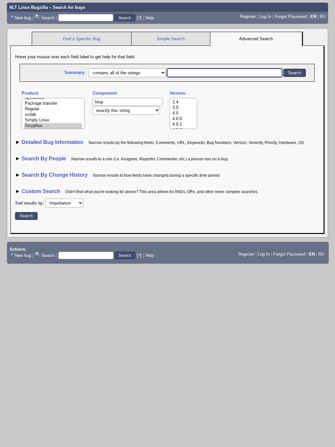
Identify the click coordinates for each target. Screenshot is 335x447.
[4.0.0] (183, 119)
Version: (177, 93)
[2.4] (183, 102)
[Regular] (53, 109)
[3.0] (183, 108)
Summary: (74, 72)
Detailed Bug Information (53, 142)
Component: (105, 93)
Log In (265, 16)
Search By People (44, 158)
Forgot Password (291, 16)
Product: (30, 93)
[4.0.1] (183, 124)
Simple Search (171, 38)
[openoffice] (53, 98)
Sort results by (29, 203)
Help (149, 17)
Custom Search (41, 191)
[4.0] (183, 113)
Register (248, 16)
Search (48, 17)
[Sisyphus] (53, 126)
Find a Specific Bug (81, 38)
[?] (139, 17)
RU (323, 16)
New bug (23, 17)
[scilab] (53, 114)
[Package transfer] (53, 103)
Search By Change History (55, 175)
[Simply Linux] (53, 120)
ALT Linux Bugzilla (28, 7)
